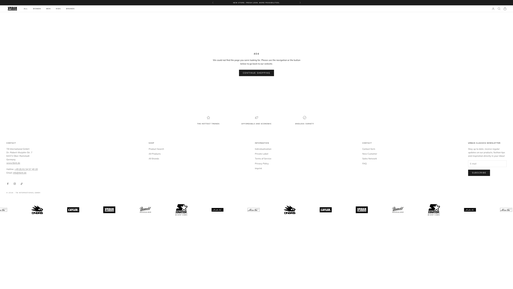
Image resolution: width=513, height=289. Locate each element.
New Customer (369, 153)
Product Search (156, 149)
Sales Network (369, 158)
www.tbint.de (13, 163)
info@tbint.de (19, 172)
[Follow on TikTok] (21, 183)
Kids (58, 9)
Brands (70, 9)
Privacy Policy (262, 163)
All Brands (154, 158)
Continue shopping (256, 73)
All (26, 9)
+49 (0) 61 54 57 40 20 (26, 169)
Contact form (368, 149)
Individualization (263, 149)
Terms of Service (263, 158)
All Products (155, 153)
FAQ (364, 163)
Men (48, 9)
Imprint (258, 168)
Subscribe (479, 172)
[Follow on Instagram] (14, 183)
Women (37, 9)
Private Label (261, 153)
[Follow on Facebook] (7, 183)
